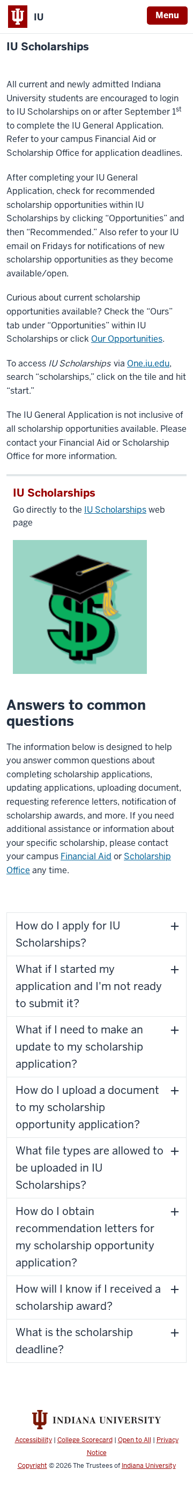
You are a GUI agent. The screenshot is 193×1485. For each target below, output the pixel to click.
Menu (167, 15)
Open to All (134, 1440)
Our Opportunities (126, 338)
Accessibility (33, 1440)
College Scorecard (85, 1440)
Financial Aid (86, 856)
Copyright (32, 1465)
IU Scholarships (47, 47)
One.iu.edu (148, 363)
